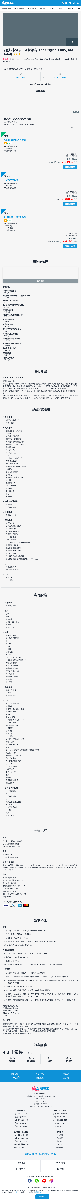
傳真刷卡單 (60, 1147)
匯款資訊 (60, 1138)
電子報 (60, 1144)
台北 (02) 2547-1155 (21, 1114)
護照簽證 (60, 1135)
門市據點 (61, 1163)
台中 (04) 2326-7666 (21, 1138)
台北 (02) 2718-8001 (21, 1135)
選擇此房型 (70, 167)
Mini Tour (52, 8)
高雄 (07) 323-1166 (21, 1126)
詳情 (73, 128)
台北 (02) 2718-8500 (60, 1114)
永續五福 (66, 1074)
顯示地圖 (40, 281)
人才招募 (14, 1078)
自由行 (42, 8)
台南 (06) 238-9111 (21, 1123)
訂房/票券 (69, 8)
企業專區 (20, 1169)
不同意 (15, 1192)
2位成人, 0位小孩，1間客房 (40, 84)
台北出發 (6, 8)
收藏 (6, 59)
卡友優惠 (60, 1141)
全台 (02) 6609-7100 (21, 1147)
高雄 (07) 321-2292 (21, 1141)
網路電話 (20, 1163)
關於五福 (14, 1074)
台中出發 (31, 8)
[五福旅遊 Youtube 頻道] (44, 1181)
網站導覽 (66, 1078)
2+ (75, 112)
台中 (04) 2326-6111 (21, 1120)
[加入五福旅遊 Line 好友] (70, 2)
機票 (60, 8)
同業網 (61, 1169)
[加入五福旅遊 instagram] (51, 1181)
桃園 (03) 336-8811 (21, 1117)
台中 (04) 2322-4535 (60, 1120)
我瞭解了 (42, 1197)
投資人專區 (40, 1074)
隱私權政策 (40, 1078)
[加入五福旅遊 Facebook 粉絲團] (30, 1181)
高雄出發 (19, 8)
